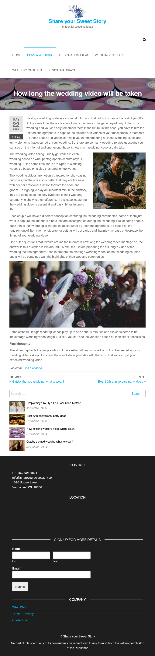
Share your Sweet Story (77, 21)
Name (17, 549)
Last (55, 561)
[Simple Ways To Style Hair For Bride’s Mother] (17, 406)
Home (16, 55)
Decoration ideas (74, 55)
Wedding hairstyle (111, 55)
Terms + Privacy (23, 614)
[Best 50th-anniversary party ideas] (17, 419)
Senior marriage (62, 70)
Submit (20, 586)
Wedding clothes (27, 70)
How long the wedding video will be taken (50, 428)
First (14, 561)
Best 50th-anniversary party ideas (46, 416)
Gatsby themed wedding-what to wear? (49, 441)
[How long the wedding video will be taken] (17, 432)
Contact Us (19, 620)
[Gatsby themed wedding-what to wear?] (17, 445)
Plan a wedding (40, 55)
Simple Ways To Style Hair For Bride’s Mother (53, 403)
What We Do (20, 607)
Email (17, 568)
